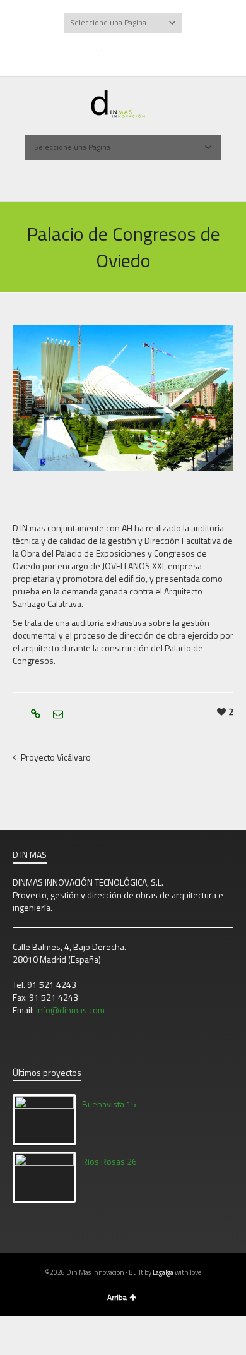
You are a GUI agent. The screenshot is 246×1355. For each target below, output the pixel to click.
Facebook (113, 52)
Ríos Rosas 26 (109, 1162)
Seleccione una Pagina (108, 22)
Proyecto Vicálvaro (56, 757)
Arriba (117, 1297)
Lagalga (163, 1272)
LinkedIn (152, 52)
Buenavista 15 (109, 1104)
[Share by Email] (56, 714)
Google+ (133, 52)
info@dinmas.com (70, 1009)
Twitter (94, 52)
